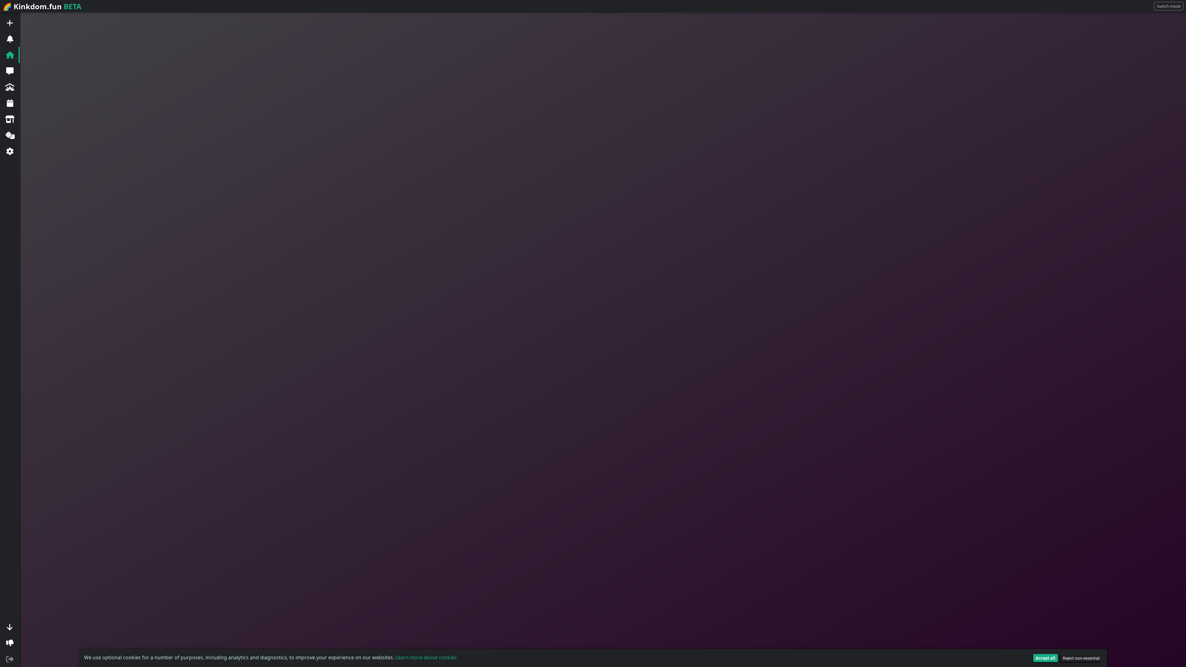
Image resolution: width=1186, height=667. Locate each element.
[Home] (10, 55)
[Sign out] (10, 659)
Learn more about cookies (426, 657)
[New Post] (10, 23)
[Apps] (10, 135)
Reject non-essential (1081, 658)
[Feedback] (10, 643)
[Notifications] (10, 39)
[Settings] (10, 151)
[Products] (10, 119)
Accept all (1045, 658)
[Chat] (10, 71)
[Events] (10, 103)
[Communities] (10, 87)
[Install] (10, 627)
